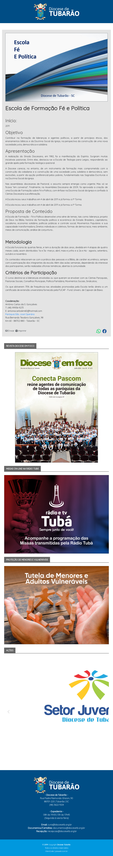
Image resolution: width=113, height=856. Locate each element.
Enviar (11, 330)
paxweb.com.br (61, 851)
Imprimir (22, 330)
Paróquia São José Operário (20, 314)
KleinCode (49, 851)
